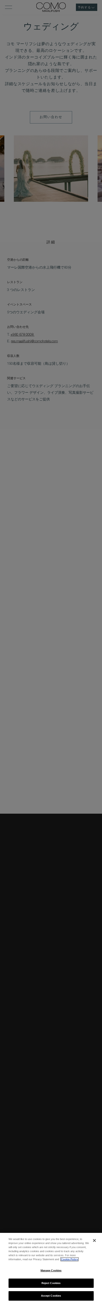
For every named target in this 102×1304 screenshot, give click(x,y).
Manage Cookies (51, 1270)
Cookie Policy (69, 1259)
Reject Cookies (51, 1283)
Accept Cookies (51, 1295)
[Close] (94, 1240)
